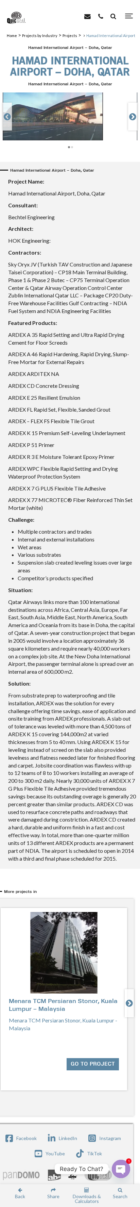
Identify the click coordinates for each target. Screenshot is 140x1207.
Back (20, 1196)
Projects (70, 35)
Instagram (110, 1138)
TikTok (94, 1153)
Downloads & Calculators (87, 1198)
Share (53, 1196)
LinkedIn (68, 1138)
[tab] (71, 892)
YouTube (55, 1153)
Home (12, 35)
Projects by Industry (39, 35)
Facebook (26, 1138)
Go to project (93, 1064)
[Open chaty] (121, 1169)
